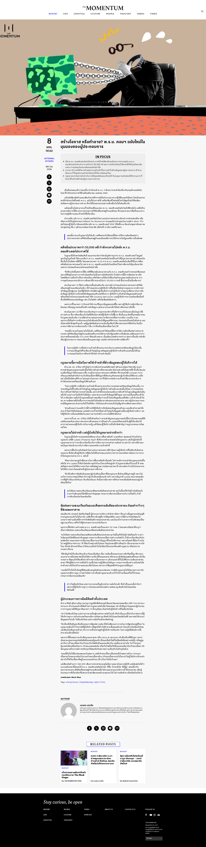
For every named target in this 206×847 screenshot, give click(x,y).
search (202, 11)
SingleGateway (86, 682)
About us (109, 809)
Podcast (88, 815)
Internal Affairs (49, 160)
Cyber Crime (99, 682)
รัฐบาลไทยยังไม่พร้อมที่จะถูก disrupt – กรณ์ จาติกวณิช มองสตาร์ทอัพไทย (131, 760)
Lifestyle (79, 13)
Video (153, 13)
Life (65, 13)
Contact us (130, 809)
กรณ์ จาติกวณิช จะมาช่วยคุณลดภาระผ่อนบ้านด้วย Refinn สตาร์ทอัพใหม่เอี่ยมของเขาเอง (103, 760)
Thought (125, 13)
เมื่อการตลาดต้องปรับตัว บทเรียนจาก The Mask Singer (74, 775)
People (110, 13)
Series (140, 13)
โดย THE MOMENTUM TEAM (71, 781)
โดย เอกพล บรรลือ (97, 781)
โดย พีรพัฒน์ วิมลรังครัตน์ (129, 781)
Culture (95, 13)
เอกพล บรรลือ (86, 705)
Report (53, 13)
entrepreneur (72, 682)
